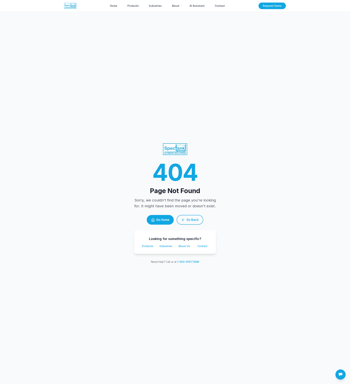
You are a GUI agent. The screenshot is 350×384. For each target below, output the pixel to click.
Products (133, 5)
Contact (220, 5)
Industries (155, 5)
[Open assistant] (340, 374)
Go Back (192, 220)
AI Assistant (197, 5)
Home (113, 5)
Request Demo (272, 5)
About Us (184, 246)
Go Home (162, 220)
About (175, 5)
